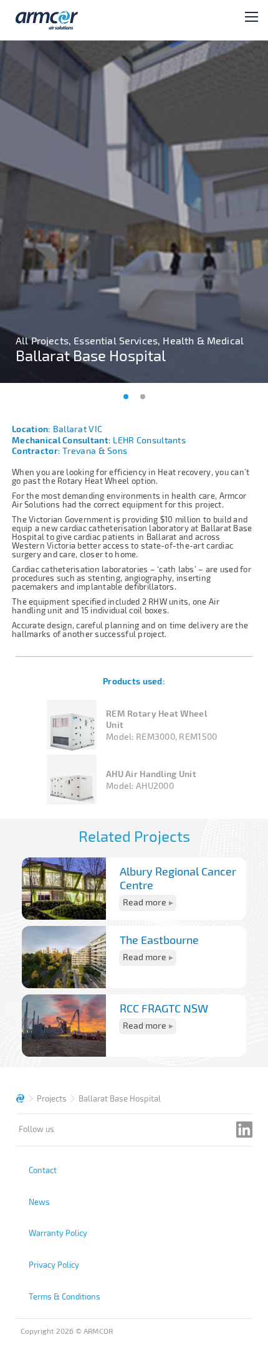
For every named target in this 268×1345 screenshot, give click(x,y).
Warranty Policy (58, 1233)
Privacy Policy (54, 1265)
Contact (43, 1170)
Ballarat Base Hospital (120, 1098)
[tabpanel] (134, 211)
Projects (52, 1098)
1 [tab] (125, 396)
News (39, 1202)
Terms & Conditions (64, 1296)
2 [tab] (142, 396)
